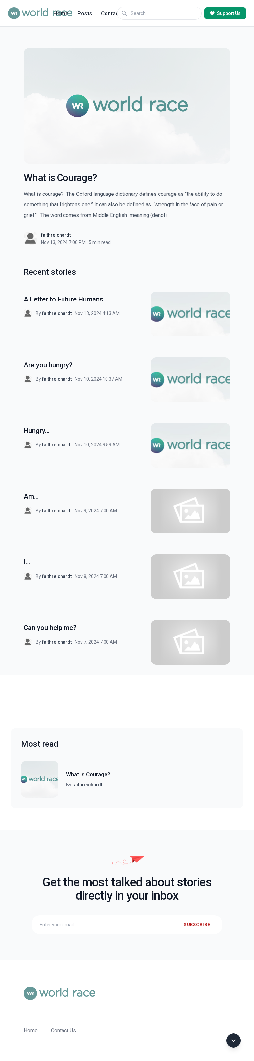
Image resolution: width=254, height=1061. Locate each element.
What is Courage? (88, 774)
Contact (111, 13)
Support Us (229, 13)
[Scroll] (233, 1040)
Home (61, 13)
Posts (84, 13)
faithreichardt (56, 235)
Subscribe (197, 924)
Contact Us (63, 1030)
